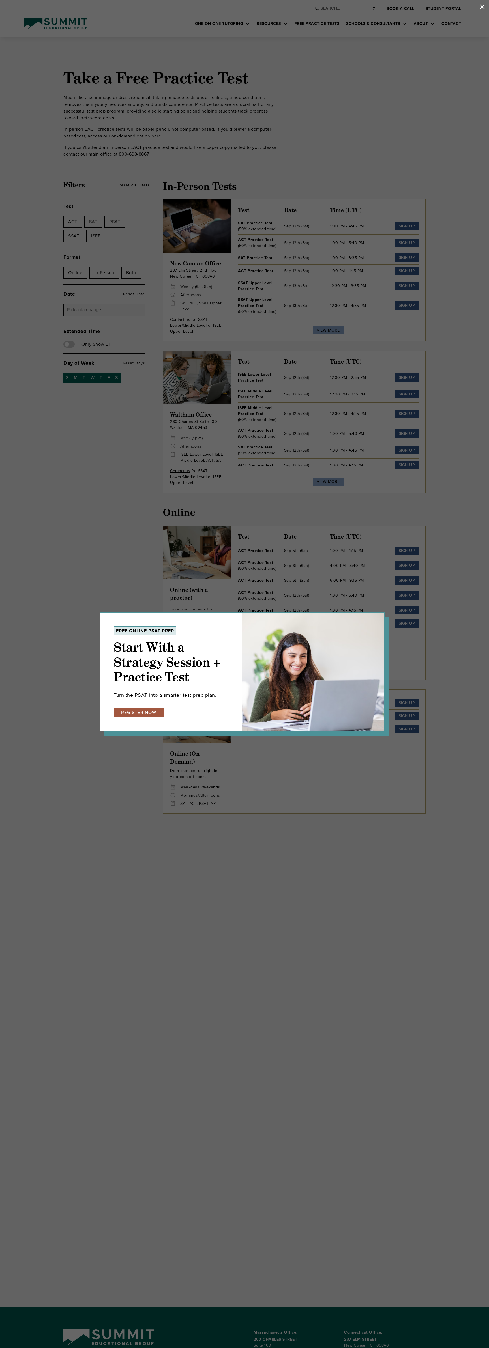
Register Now (138, 712)
